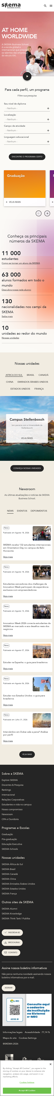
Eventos (22, 510)
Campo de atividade (14, 126)
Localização (10, 114)
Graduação (7, 834)
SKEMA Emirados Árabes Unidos (18, 883)
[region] (27, 1078)
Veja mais (27, 754)
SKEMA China (9, 879)
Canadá (43, 375)
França (39, 388)
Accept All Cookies (27, 1090)
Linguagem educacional (16, 137)
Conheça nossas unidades (27, 468)
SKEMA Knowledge (12, 913)
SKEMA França (9, 893)
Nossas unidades (10, 337)
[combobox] (27, 108)
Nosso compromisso (12, 809)
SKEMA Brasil (8, 869)
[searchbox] (26, 108)
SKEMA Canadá (10, 874)
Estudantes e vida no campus (17, 804)
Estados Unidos (20, 388)
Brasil (30, 375)
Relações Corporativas (13, 799)
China (9, 382)
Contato (12, 952)
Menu (51, 6)
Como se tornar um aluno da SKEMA (21, 263)
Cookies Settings (27, 1082)
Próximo (47, 213)
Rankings (6, 789)
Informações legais (12, 1032)
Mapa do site (10, 1038)
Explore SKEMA (10, 780)
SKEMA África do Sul (12, 864)
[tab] (10, 512)
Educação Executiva (12, 844)
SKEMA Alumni (9, 908)
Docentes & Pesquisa (12, 785)
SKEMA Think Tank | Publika (16, 918)
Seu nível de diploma (15, 103)
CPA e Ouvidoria (10, 819)
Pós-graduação (9, 839)
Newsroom (7, 814)
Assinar (8, 987)
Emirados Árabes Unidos (33, 382)
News (10, 510)
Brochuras (14, 942)
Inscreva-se (14, 932)
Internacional (8, 794)
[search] (45, 6)
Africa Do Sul (14, 375)
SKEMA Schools (10, 849)
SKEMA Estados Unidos (14, 888)
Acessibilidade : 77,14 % (37, 1032)
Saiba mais (7, 316)
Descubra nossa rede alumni (16, 289)
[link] (27, 157)
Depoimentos (39, 510)
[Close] (50, 1064)
